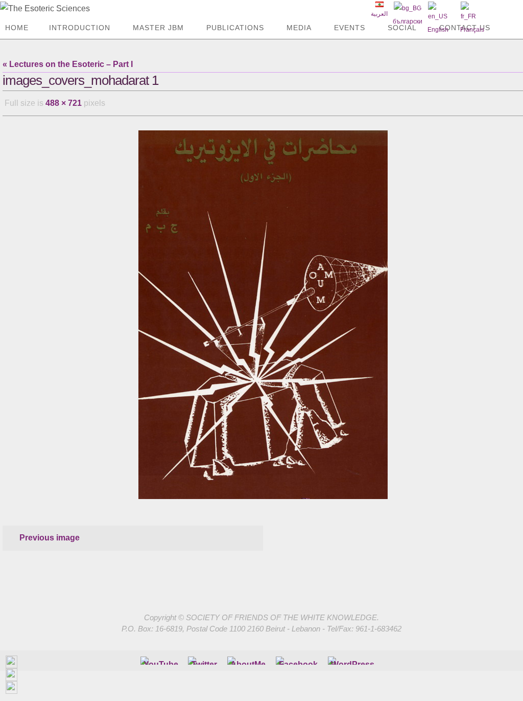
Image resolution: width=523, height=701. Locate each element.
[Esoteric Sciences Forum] (298, 657)
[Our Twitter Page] (204, 657)
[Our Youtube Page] (160, 657)
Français (472, 29)
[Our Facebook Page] (248, 657)
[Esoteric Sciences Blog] (352, 657)
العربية (379, 13)
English (437, 29)
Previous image (49, 534)
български (407, 21)
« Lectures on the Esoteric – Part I (68, 64)
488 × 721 (63, 101)
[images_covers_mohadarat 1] (263, 311)
